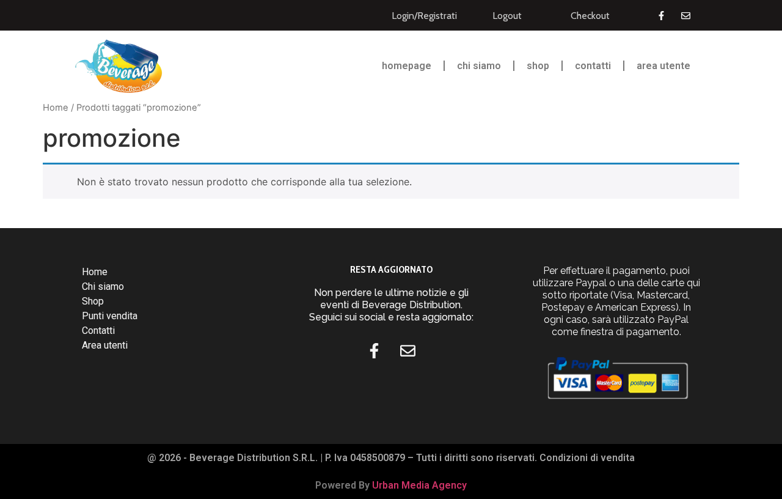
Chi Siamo (479, 66)
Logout (507, 15)
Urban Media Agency (419, 485)
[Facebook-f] (661, 15)
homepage (406, 66)
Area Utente (663, 66)
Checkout (590, 15)
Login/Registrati (424, 15)
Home (55, 107)
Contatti (593, 66)
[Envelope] (685, 15)
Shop (538, 66)
